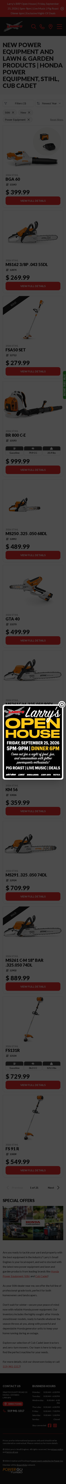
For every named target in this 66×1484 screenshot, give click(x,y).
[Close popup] (61, 704)
